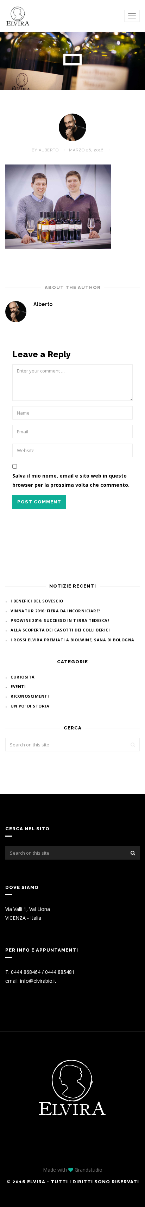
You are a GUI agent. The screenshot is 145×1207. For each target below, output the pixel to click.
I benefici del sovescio (37, 601)
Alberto (42, 304)
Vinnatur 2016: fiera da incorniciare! (55, 610)
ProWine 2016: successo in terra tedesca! (60, 620)
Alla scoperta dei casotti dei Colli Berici (60, 630)
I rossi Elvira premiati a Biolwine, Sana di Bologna (72, 639)
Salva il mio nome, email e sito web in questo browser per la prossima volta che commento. (71, 480)
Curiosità (23, 677)
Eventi (18, 686)
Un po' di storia (30, 706)
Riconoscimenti (30, 696)
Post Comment (39, 501)
